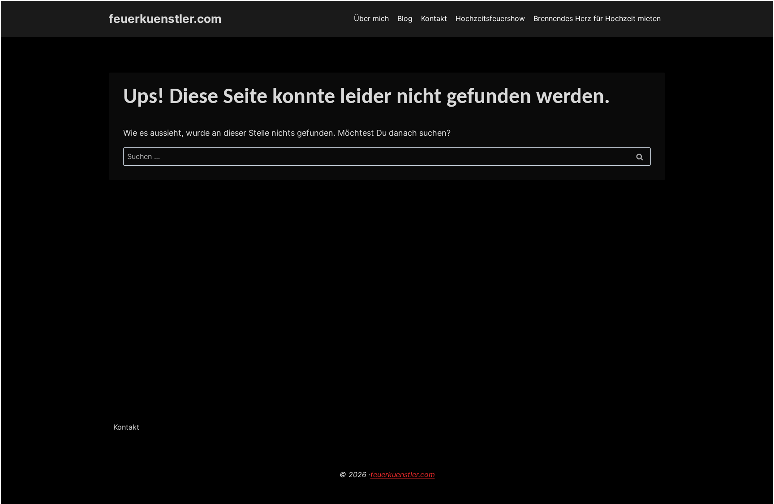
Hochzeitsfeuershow (490, 18)
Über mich (371, 18)
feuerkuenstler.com (402, 474)
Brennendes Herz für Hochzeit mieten (597, 18)
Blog (405, 18)
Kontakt (434, 18)
